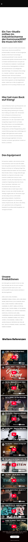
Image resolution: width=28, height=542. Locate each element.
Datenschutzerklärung (14, 540)
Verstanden (14, 536)
